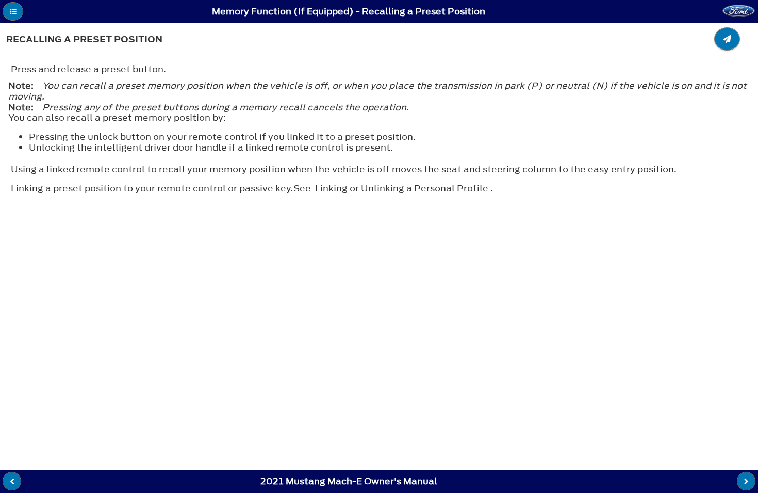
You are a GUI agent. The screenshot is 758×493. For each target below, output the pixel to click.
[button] (13, 11)
